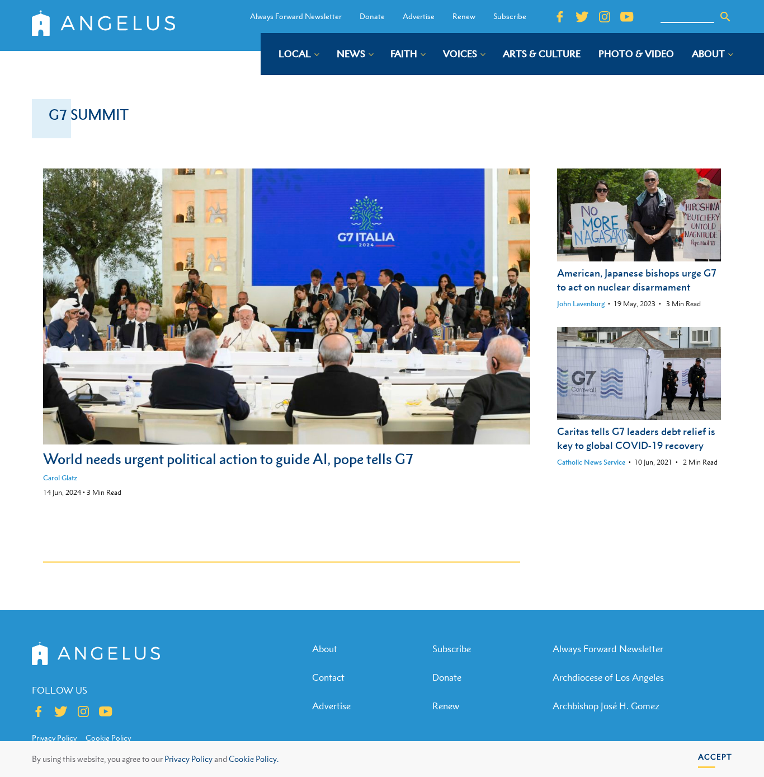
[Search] (725, 17)
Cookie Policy (108, 738)
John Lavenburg (581, 303)
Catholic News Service (591, 462)
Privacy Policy (188, 758)
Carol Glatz (60, 478)
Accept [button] (715, 756)
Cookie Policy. (254, 758)
